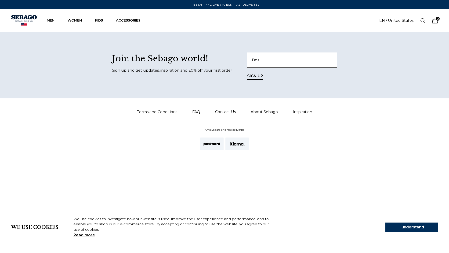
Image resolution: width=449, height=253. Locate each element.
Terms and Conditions (157, 112)
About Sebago (264, 112)
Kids (99, 20)
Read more (84, 235)
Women (75, 20)
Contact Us (225, 112)
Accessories (128, 20)
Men (50, 20)
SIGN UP (255, 76)
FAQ (196, 112)
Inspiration (302, 112)
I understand (411, 227)
